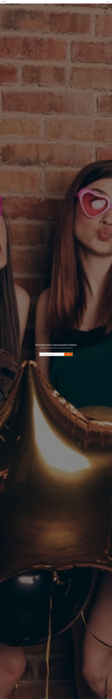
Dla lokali (108, 1)
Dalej (68, 354)
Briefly (4, 1)
